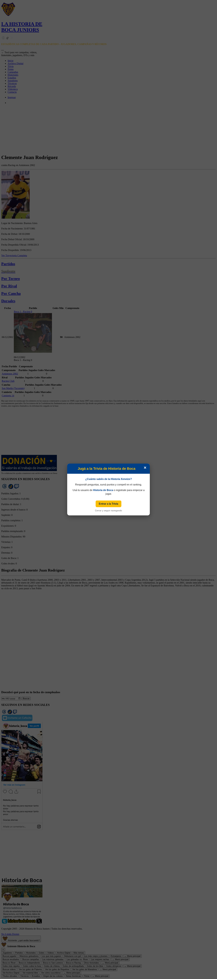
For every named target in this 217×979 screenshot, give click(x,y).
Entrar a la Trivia (108, 503)
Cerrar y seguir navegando (108, 510)
